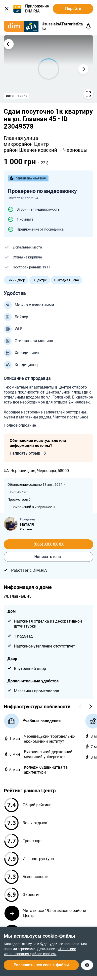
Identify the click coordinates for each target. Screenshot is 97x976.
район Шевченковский (31, 150)
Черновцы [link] (75, 150)
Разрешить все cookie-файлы (41, 965)
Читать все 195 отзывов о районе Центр (54, 913)
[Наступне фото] (83, 69)
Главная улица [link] (21, 138)
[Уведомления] (88, 26)
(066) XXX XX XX (49, 544)
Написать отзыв (25, 453)
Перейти (73, 8)
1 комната (25, 219)
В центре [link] (40, 280)
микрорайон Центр (27, 144)
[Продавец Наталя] (11, 524)
